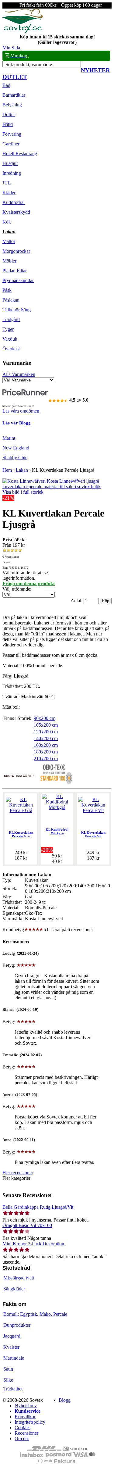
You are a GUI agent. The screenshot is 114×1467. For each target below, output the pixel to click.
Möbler (9, 260)
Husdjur (10, 163)
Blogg (65, 1400)
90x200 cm (44, 718)
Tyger (8, 329)
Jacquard (11, 1336)
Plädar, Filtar (14, 270)
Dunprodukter (16, 1325)
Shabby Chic (14, 457)
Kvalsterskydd (16, 212)
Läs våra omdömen (20, 410)
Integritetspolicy (30, 1422)
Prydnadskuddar (18, 280)
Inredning (11, 173)
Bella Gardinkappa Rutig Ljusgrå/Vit (37, 1207)
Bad (6, 85)
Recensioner (26, 1433)
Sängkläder (14, 1288)
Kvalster (11, 1347)
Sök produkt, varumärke (28, 64)
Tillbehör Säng (16, 309)
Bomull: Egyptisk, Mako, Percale (35, 1314)
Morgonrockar (16, 251)
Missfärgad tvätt (18, 1277)
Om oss (22, 1438)
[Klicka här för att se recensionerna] (12, 550)
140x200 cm (46, 738)
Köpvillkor (25, 1416)
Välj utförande (16, 589)
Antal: (77, 600)
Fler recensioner (17, 1172)
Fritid (7, 124)
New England (15, 447)
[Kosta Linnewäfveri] (19, 782)
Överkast (11, 348)
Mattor (8, 241)
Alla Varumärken (18, 374)
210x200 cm (46, 758)
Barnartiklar (13, 95)
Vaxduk (9, 339)
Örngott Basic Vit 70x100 (27, 1225)
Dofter (8, 114)
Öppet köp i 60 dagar (81, 5)
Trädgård (11, 319)
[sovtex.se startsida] (22, 31)
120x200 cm (46, 731)
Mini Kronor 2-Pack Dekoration (33, 1243)
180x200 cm (46, 751)
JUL (6, 182)
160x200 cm (46, 745)
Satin (8, 1369)
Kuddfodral (13, 202)
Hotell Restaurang (19, 153)
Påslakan (10, 299)
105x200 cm (46, 725)
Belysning (12, 104)
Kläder (9, 192)
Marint (8, 438)
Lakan (9, 231)
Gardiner (10, 143)
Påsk (7, 290)
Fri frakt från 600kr (37, 5)
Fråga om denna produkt (28, 583)
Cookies (22, 1427)
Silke (8, 1380)
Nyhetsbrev (26, 1405)
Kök (6, 221)
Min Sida (11, 47)
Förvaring (11, 134)
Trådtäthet (12, 1388)
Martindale (13, 1358)
